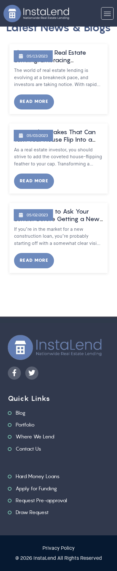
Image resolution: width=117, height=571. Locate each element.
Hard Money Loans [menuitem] (38, 476)
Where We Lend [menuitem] (35, 436)
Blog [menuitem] (21, 413)
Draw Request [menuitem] (32, 512)
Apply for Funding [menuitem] (36, 488)
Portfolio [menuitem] (25, 425)
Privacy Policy (58, 548)
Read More (34, 101)
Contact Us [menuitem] (28, 449)
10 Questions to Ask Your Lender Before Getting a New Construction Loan (57, 218)
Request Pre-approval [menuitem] (41, 500)
